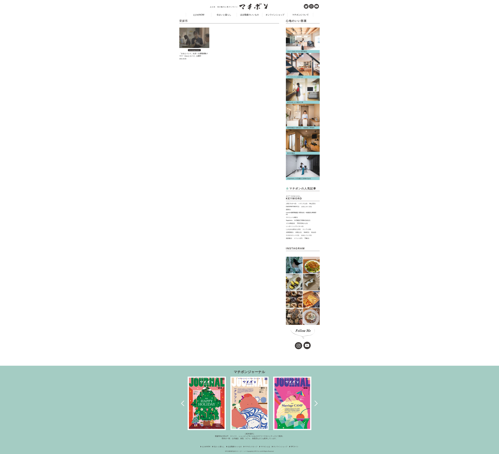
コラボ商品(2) (290, 223)
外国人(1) (299, 232)
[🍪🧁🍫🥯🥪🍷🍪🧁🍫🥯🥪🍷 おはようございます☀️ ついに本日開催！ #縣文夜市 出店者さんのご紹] (294, 299)
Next (316, 403)
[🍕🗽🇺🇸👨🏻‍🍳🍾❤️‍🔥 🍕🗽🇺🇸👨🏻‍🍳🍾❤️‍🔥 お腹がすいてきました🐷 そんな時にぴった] (311, 299)
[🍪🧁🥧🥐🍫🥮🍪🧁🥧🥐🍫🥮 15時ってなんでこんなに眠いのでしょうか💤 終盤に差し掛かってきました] (294, 316)
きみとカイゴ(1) (306, 206)
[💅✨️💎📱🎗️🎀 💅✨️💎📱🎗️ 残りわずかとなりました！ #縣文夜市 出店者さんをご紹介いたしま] (311, 282)
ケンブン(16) (307, 229)
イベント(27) (298, 238)
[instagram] (311, 6)
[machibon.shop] (306, 6)
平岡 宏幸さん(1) (302, 223)
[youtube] (316, 6)
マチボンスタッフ (251, 446)
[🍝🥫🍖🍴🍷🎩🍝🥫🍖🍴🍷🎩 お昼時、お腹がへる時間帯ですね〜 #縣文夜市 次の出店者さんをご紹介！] (311, 316)
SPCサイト (294, 446)
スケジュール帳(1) (292, 217)
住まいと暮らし (224, 15)
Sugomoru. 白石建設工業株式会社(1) (298, 220)
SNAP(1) (306, 232)
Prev (183, 403)
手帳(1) (306, 238)
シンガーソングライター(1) (294, 226)
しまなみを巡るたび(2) (293, 229)
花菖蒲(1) (289, 238)
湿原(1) (288, 209)
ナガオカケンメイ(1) (292, 235)
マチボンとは (265, 446)
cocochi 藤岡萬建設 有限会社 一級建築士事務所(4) (301, 213)
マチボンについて (300, 15)
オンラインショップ (275, 15)
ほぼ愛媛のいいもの (249, 15)
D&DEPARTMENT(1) (292, 206)
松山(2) (313, 232)
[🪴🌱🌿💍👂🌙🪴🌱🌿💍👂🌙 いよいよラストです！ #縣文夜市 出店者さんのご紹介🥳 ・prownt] (294, 265)
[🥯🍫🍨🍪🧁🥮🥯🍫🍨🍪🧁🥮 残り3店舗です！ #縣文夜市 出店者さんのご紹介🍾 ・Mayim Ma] (294, 282)
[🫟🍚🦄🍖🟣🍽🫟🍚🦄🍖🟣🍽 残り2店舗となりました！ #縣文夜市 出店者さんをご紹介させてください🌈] (311, 265)
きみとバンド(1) (306, 235)
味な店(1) (312, 203)
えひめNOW (198, 15)
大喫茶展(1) (289, 232)
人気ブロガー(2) (291, 203)
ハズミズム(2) (302, 203)
